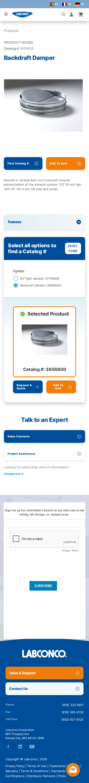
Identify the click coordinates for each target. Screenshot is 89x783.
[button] (72, 14)
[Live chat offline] (73, 775)
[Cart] (81, 14)
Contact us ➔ (13, 474)
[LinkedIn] (20, 746)
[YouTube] (32, 746)
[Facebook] (8, 746)
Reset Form (73, 248)
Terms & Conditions (34, 771)
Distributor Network (41, 776)
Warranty (11, 771)
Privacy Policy (15, 766)
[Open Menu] (6, 14)
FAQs (62, 776)
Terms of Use (37, 766)
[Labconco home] (44, 654)
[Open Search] (64, 14)
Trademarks (57, 766)
